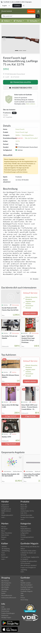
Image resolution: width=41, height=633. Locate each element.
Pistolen (23, 535)
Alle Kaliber (5, 589)
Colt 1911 (24, 513)
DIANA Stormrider (26, 515)
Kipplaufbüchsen (26, 529)
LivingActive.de (6, 509)
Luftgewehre (25, 533)
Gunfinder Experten (27, 587)
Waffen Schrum (6, 511)
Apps (22, 595)
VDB (2, 513)
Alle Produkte (5, 585)
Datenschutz (5, 611)
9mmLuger (4, 557)
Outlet (3, 593)
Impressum (4, 615)
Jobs (22, 593)
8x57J (3, 555)
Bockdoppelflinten (28, 135)
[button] (37, 11)
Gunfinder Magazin (26, 591)
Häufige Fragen (6, 617)
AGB (2, 607)
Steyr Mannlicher (6, 533)
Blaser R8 (24, 505)
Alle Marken (5, 581)
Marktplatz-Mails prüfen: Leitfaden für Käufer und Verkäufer (28, 553)
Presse (23, 597)
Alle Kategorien (6, 583)
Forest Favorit (20, 129)
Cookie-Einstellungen (8, 613)
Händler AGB (5, 609)
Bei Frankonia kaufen (20, 82)
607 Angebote (7, 117)
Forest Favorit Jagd (22, 132)
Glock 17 (23, 509)
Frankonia (7, 113)
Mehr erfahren (30, 104)
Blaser (3, 531)
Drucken (35, 279)
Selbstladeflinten (26, 531)
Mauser (3, 526)
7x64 (3, 553)
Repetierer (24, 526)
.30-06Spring (5, 548)
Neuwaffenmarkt (6, 595)
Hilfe (22, 581)
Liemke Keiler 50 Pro (27, 511)
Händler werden (26, 583)
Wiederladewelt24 (7, 515)
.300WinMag (5, 551)
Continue (17, 5)
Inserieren (31, 11)
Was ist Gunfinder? (26, 585)
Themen (3, 591)
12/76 (18, 141)
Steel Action (5, 535)
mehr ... (3, 517)
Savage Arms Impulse (27, 517)
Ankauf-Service (25, 589)
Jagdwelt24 (5, 505)
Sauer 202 (24, 507)
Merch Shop (24, 600)
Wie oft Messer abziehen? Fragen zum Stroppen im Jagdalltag (29, 567)
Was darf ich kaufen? (31, 138)
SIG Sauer (4, 529)
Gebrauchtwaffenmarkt (8, 597)
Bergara (3, 537)
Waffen (18, 135)
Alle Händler (5, 587)
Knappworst (5, 507)
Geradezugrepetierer (27, 537)
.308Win (4, 546)
